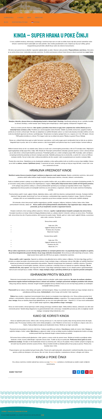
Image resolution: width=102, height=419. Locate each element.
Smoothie (39, 17)
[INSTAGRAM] (73, 7)
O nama (20, 17)
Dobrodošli (8, 17)
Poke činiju (53, 362)
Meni (29, 17)
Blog (6, 22)
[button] (41, 6)
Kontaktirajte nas (19, 22)
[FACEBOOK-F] (73, 5)
